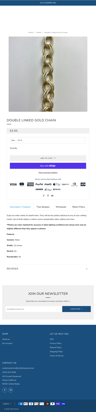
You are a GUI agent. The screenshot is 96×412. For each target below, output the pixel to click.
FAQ (52, 339)
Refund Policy (56, 347)
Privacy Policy (56, 343)
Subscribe (75, 309)
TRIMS (38, 33)
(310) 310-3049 (9, 372)
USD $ (5, 404)
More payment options (48, 172)
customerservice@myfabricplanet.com (18, 368)
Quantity (13, 148)
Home (30, 33)
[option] (48, 74)
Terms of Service (57, 355)
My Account (7, 343)
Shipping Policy (56, 351)
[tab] (20, 207)
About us (6, 339)
